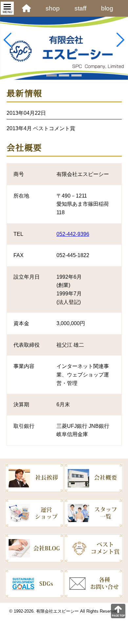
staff (80, 8)
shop (53, 8)
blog (107, 8)
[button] (51, 75)
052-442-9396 (72, 234)
